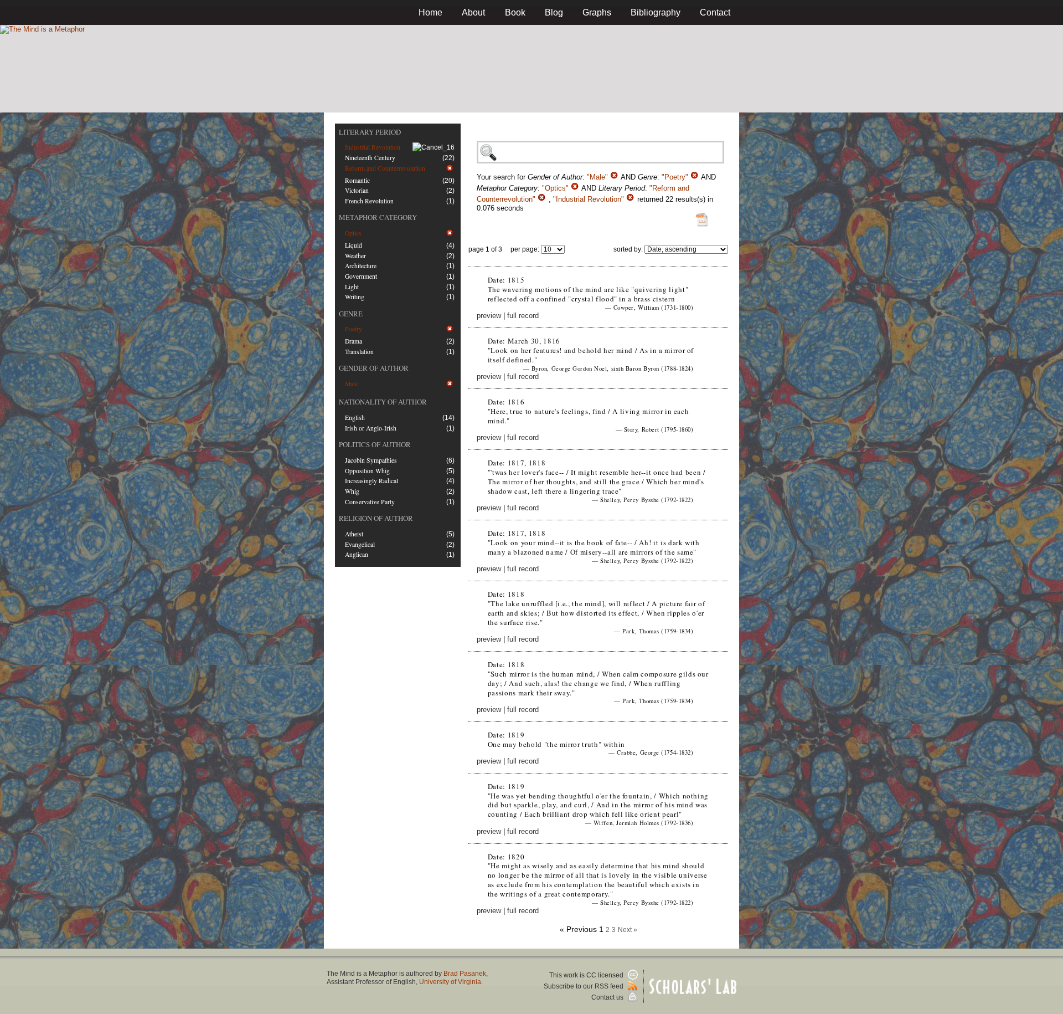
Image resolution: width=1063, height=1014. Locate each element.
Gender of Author (374, 368)
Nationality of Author (383, 402)
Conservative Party (370, 502)
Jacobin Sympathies (371, 460)
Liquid (353, 245)
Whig (352, 491)
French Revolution (369, 201)
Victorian (357, 190)
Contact (715, 12)
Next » (627, 930)
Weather (355, 256)
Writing (354, 297)
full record (523, 315)
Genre (351, 314)
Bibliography (655, 12)
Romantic (357, 180)
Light (352, 287)
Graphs (596, 12)
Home (430, 12)
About (473, 12)
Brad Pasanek (464, 973)
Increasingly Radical (371, 481)
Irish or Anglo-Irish (370, 428)
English (355, 417)
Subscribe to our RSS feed (584, 986)
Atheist (354, 534)
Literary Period (370, 132)
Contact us (608, 997)
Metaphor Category (378, 217)
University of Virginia (450, 982)
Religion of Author (376, 518)
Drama (353, 341)
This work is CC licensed (587, 975)
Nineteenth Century (370, 157)
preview (489, 315)
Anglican (356, 554)
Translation (359, 351)
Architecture (360, 266)
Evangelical (360, 544)
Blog (554, 12)
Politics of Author (375, 444)
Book (515, 12)
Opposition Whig (367, 471)
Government (361, 276)
